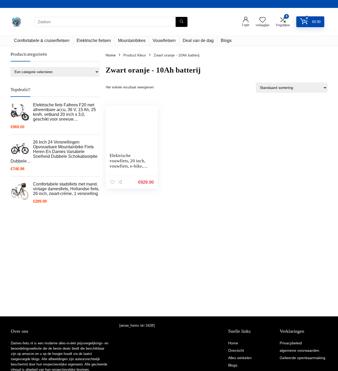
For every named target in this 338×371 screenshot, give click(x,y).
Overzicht (236, 350)
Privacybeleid (291, 343)
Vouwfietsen (164, 40)
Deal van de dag (198, 40)
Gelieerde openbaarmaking (302, 358)
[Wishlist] (262, 20)
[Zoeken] (181, 22)
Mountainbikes (131, 40)
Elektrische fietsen (94, 40)
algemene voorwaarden (299, 350)
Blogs (226, 40)
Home (111, 55)
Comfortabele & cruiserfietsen (41, 40)
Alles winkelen (240, 358)
